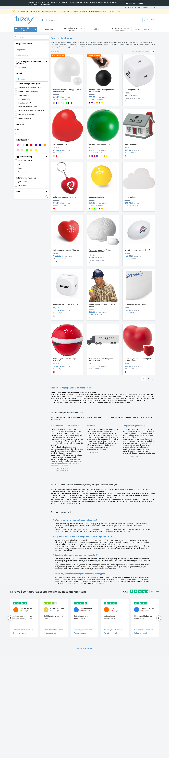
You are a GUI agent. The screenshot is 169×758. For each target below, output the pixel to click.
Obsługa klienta (130, 7)
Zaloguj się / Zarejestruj (143, 29)
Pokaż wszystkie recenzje (83, 648)
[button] (31, 129)
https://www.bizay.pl (52, 11)
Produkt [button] (19, 73)
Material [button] (20, 124)
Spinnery (95, 452)
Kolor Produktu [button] (22, 140)
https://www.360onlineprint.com (109, 11)
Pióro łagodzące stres (135, 456)
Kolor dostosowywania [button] (26, 178)
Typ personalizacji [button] (24, 156)
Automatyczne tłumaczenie (23, 630)
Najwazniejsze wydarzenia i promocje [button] (28, 62)
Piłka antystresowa (62, 468)
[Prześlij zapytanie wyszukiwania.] (16, 37)
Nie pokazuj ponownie (134, 3)
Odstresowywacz (62, 470)
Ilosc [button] (18, 191)
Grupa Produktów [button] (24, 44)
